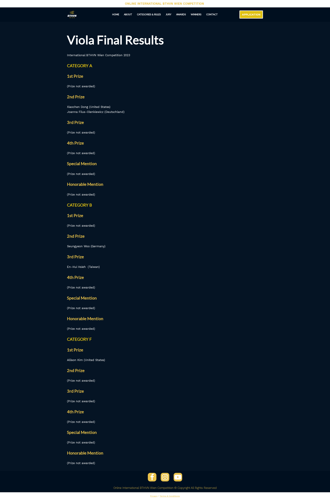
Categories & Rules (149, 14)
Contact (212, 14)
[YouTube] (178, 477)
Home (115, 14)
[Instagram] (165, 477)
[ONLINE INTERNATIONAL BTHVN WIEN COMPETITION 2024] (72, 14)
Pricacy (153, 496)
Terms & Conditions (170, 496)
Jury (168, 14)
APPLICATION (251, 14)
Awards (181, 14)
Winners (196, 14)
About (128, 14)
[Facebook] (152, 477)
